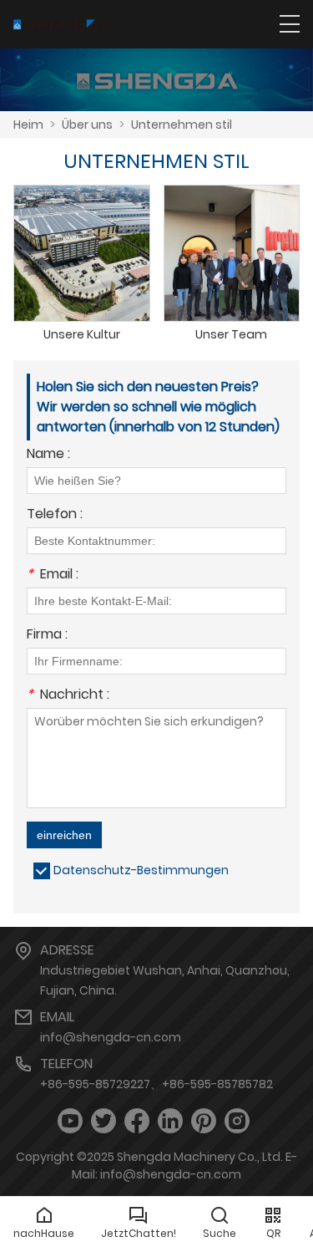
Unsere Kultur (81, 334)
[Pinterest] (203, 1121)
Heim (28, 124)
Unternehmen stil (181, 124)
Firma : (47, 636)
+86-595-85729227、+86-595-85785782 (156, 1084)
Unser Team (231, 334)
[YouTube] (70, 1121)
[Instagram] (237, 1121)
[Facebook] (137, 1121)
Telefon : (55, 515)
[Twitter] (103, 1121)
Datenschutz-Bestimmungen (141, 870)
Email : (52, 575)
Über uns (87, 124)
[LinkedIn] (170, 1121)
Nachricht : (68, 696)
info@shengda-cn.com (110, 1037)
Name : (48, 455)
